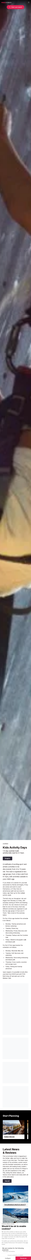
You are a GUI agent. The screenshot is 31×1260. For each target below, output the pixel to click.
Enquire (7, 858)
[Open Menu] (28, 2)
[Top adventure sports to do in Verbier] (15, 1196)
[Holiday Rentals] (13, 1129)
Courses (5, 843)
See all (6, 1181)
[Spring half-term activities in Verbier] (15, 1219)
